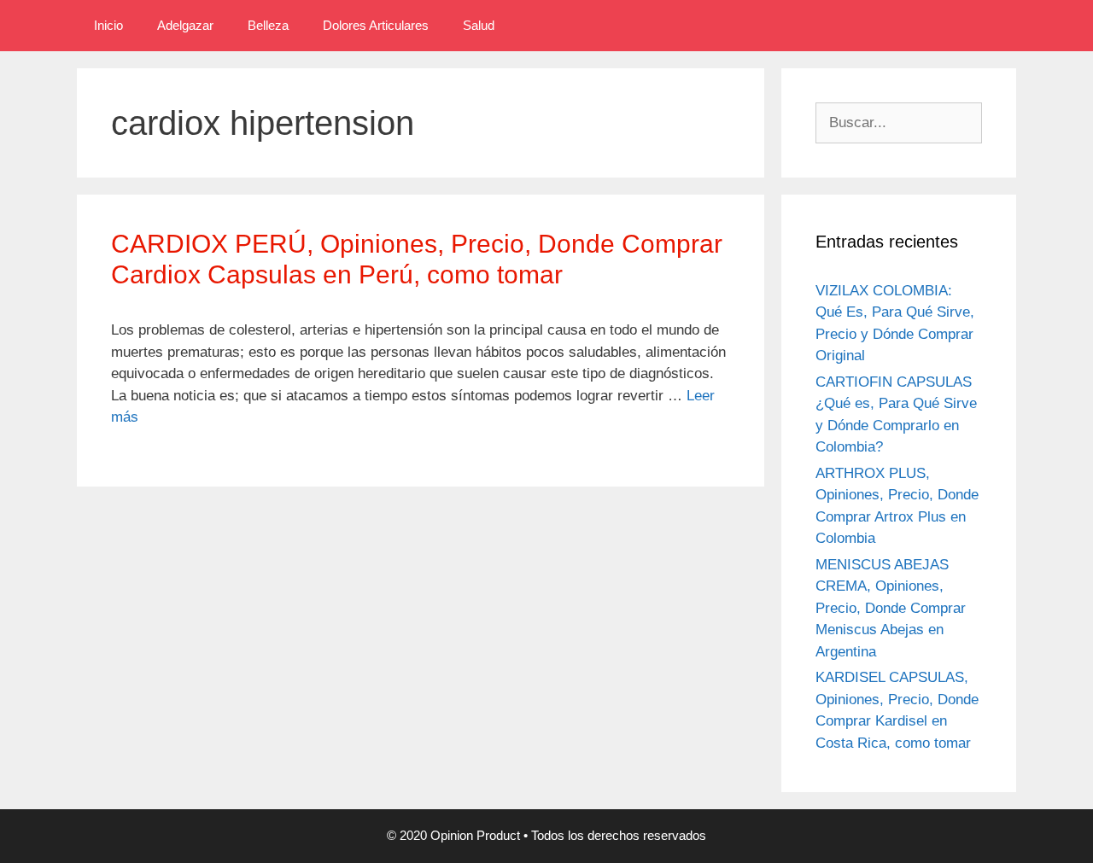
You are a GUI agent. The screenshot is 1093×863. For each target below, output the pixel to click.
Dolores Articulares (376, 25)
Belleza (268, 25)
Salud (478, 25)
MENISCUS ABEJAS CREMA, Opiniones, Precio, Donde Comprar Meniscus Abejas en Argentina (890, 608)
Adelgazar (185, 25)
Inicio (108, 25)
